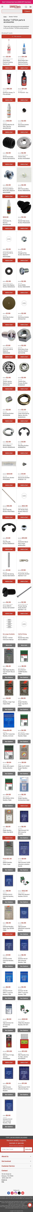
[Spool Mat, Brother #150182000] (9, 311)
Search (28, 11)
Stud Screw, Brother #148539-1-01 (24, 478)
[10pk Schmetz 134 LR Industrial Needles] (9, 1017)
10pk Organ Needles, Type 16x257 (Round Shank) (9, 671)
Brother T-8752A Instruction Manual (8, 638)
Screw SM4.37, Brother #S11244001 (8, 607)
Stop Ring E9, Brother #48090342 (8, 542)
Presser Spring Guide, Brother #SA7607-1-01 (22, 607)
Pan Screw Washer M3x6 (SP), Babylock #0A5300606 (9, 190)
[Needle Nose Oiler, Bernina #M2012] (24, 632)
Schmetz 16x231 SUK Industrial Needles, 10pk (7, 1121)
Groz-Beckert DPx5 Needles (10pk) (8, 799)
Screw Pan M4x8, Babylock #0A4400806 (8, 254)
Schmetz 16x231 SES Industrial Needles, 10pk (23, 960)
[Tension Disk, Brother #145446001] (24, 151)
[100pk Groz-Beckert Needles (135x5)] (24, 889)
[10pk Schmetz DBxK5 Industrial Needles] (9, 1081)
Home (5, 16)
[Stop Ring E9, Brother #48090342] (9, 536)
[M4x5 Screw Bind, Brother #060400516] (24, 183)
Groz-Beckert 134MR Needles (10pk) (22, 671)
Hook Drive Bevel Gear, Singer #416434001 (23, 543)
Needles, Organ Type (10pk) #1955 (9, 703)
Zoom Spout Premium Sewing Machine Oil (8, 62)
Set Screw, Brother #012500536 (8, 414)
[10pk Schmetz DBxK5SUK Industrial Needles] (24, 921)
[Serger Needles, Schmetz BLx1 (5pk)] (24, 792)
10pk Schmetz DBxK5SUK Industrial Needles (24, 928)
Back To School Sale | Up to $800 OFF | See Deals (16, 2)
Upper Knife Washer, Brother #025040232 (9, 286)
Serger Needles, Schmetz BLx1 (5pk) (23, 799)
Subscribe (28, 1149)
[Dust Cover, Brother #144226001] (9, 472)
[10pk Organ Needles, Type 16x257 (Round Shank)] (9, 664)
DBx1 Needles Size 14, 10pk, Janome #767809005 (23, 1056)
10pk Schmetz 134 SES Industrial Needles (23, 832)
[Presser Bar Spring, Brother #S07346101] (9, 568)
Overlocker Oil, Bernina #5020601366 (7, 222)
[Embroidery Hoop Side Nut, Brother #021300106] (24, 343)
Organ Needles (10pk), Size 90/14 (8, 831)
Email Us (4, 1180)
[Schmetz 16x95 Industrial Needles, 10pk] (9, 953)
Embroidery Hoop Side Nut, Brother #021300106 (23, 351)
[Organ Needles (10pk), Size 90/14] (9, 824)
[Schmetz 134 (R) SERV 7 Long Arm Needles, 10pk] (24, 985)
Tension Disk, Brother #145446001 (24, 157)
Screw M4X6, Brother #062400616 (24, 286)
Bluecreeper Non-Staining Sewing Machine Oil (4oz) (23, 62)
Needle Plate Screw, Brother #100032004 (24, 222)
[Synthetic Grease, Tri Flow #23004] (9, 87)
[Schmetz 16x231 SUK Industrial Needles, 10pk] (9, 1113)
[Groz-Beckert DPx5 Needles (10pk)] (9, 792)
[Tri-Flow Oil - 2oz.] (24, 87)
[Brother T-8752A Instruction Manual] (9, 632)
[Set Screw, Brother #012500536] (9, 408)
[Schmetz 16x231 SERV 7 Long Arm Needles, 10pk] (9, 985)
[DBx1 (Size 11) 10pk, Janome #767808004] (9, 1049)
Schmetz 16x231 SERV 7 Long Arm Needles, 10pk (8, 992)
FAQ (3, 1182)
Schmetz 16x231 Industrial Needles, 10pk (8, 896)
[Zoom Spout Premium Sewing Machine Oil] (9, 55)
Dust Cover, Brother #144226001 (8, 478)
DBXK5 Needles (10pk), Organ (7, 863)
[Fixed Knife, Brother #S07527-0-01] (24, 568)
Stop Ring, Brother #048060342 (23, 446)
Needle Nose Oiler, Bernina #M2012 (23, 638)
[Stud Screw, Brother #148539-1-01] (24, 472)
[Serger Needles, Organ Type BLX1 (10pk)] (24, 696)
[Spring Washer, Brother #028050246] (9, 440)
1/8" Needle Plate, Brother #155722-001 (23, 511)
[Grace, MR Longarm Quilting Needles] (9, 760)
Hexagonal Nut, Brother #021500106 (24, 254)
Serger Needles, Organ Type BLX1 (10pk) (23, 703)
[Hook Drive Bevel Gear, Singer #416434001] (24, 536)
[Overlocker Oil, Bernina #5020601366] (9, 215)
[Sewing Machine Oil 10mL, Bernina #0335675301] (9, 119)
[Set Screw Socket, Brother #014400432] (9, 151)
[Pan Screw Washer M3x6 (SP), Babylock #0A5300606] (9, 183)
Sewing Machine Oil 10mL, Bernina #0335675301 (8, 126)
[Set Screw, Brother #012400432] (24, 119)
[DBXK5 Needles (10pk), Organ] (9, 857)
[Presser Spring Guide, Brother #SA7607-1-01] (24, 600)
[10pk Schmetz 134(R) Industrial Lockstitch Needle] (24, 857)
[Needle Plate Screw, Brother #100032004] (24, 215)
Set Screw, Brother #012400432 (23, 125)
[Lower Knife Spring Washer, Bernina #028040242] (24, 408)
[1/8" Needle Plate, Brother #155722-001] (24, 504)
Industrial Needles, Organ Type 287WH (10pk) (8, 928)
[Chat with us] (26, 7)
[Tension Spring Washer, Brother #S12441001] (9, 375)
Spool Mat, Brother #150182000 (8, 318)
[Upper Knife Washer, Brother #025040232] (9, 279)
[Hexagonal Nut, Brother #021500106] (24, 247)
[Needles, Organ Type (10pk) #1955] (9, 696)
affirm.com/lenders (17, 1202)
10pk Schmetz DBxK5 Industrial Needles (7, 1088)
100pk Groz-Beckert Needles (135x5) (24, 895)
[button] (2, 7)
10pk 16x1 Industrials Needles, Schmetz (9, 735)
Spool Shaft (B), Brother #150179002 (8, 510)
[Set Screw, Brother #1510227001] (24, 311)
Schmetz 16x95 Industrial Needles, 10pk (8, 960)
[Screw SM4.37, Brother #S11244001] (9, 600)
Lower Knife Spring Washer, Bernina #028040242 (23, 415)
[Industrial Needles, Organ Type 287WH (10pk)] (9, 921)
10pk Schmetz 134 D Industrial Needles (24, 1088)
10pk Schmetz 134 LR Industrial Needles (8, 1024)
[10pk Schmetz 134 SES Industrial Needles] (24, 824)
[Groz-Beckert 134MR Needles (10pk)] (24, 664)
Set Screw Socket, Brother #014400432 (9, 157)
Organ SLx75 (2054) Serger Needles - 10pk (23, 768)
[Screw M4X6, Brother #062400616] (24, 279)
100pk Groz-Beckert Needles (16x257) (24, 1023)
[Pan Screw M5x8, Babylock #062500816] (9, 343)
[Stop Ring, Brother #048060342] (24, 440)
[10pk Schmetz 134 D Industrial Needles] (24, 1081)
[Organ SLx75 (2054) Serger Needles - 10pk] (24, 760)
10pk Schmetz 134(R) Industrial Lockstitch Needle (24, 864)
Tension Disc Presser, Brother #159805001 (22, 383)
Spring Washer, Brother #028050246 (9, 446)
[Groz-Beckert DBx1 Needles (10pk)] (24, 728)
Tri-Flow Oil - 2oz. (23, 92)
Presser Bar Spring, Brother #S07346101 (9, 575)
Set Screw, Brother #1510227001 (23, 318)
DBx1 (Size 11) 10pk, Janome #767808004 (8, 1056)
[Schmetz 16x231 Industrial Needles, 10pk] (9, 889)
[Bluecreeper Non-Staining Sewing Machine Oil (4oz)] (24, 55)
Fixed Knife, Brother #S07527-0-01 (23, 575)
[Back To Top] (30, 1209)
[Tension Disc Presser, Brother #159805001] (24, 375)
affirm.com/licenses (25, 1206)
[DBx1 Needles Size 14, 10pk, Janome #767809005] (24, 1049)
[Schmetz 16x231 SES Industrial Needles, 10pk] (24, 953)
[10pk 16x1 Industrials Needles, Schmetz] (9, 728)
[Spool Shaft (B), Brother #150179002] (9, 504)
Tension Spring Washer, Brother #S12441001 (7, 383)
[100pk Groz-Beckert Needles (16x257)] (24, 1017)
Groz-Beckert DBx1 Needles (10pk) (23, 735)
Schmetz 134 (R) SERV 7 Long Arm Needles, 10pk (23, 992)
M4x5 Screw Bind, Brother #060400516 (24, 189)
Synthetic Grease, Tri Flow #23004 (9, 93)
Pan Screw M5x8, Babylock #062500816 (8, 351)
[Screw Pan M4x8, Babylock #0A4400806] (9, 247)
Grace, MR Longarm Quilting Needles (8, 767)
